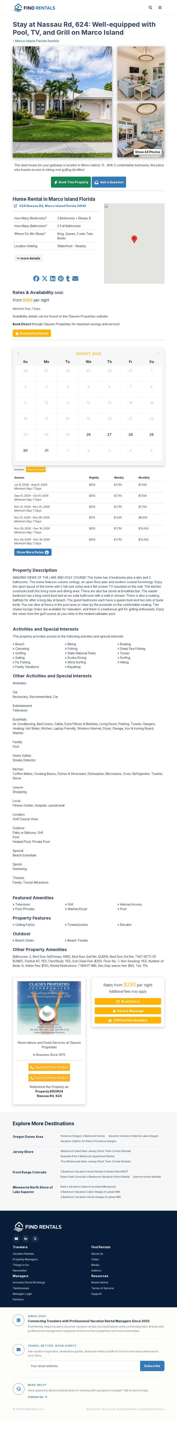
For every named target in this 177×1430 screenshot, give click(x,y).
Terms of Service (102, 1288)
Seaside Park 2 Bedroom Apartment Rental (87, 1156)
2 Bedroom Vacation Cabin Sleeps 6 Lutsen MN (90, 1191)
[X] (35, 1238)
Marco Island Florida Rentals (37, 41)
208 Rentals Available (130, 1020)
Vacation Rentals (23, 1253)
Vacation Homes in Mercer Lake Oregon (133, 1136)
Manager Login (22, 1293)
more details (30, 258)
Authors (96, 1270)
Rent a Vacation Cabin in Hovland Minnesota (88, 1186)
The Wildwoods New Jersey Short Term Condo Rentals (95, 1161)
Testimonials (21, 1288)
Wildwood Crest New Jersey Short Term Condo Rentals (95, 1151)
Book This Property (73, 182)
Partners (18, 1299)
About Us (97, 1253)
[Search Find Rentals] (150, 7)
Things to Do (21, 1265)
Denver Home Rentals (147, 1176)
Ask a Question (111, 182)
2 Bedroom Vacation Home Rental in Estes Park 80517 (94, 1171)
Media (95, 1265)
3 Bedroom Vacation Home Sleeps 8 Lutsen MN (90, 1197)
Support (96, 1293)
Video (95, 1259)
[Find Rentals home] (34, 7)
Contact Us (35, 1397)
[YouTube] (16, 1238)
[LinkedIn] (25, 1238)
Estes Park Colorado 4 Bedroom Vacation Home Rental (95, 1176)
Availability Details (34, 333)
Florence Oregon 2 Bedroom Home (82, 1136)
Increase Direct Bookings (29, 1282)
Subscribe (152, 1366)
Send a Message (130, 1011)
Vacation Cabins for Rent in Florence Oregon (88, 1141)
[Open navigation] (159, 7)
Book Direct (130, 1001)
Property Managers (25, 1259)
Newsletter (20, 1270)
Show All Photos (147, 152)
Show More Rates (30, 552)
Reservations (99, 1282)
